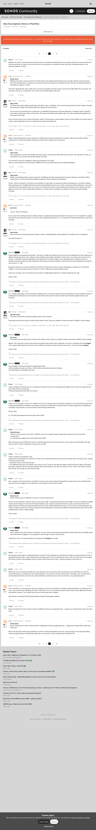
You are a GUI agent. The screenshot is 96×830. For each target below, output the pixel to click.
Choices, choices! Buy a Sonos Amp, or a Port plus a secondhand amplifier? (27, 671)
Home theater (7, 663)
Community (5, 17)
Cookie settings (47, 719)
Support (16, 4)
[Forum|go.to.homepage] (21, 11)
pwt (10, 101)
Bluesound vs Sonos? (10, 682)
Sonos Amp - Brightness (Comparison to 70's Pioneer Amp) (22, 655)
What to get (6, 668)
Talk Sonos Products (16, 17)
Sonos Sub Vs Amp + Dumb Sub (13, 666)
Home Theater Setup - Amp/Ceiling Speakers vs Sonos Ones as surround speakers (29, 677)
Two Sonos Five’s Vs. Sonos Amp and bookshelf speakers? (22, 693)
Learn (10, 4)
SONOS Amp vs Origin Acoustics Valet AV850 (17, 704)
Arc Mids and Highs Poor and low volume (16, 660)
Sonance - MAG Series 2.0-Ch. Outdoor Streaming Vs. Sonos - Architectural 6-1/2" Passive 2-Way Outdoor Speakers (40, 688)
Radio (22, 4)
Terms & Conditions (35, 719)
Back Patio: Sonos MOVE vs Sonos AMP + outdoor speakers (22, 698)
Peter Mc (11, 252)
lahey (10, 76)
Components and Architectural (33, 17)
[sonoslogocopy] (48, 4)
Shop (5, 4)
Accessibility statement (60, 719)
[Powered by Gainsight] (48, 715)
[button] (2, 11)
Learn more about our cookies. (81, 818)
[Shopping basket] (90, 4)
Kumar (11, 60)
